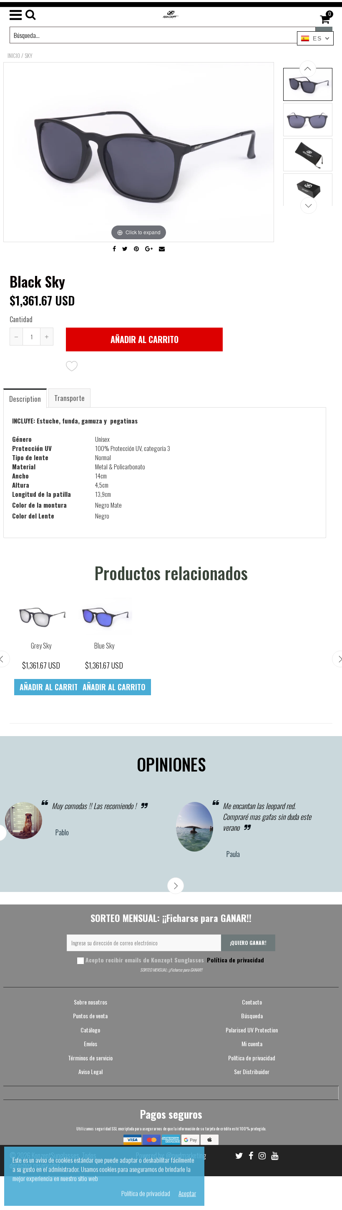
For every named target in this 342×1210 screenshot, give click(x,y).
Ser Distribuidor (251, 1071)
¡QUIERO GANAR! (248, 942)
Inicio (14, 55)
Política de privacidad (234, 959)
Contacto (252, 1001)
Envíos (90, 1043)
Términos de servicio (90, 1057)
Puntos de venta (90, 1015)
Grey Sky (41, 646)
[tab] (25, 397)
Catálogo (90, 1029)
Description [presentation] (25, 398)
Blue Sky (104, 646)
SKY (29, 55)
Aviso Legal (90, 1071)
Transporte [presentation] (69, 398)
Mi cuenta (251, 1043)
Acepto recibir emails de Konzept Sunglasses (175, 959)
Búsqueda (252, 1015)
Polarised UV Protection (252, 1029)
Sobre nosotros (90, 1001)
